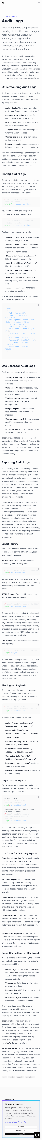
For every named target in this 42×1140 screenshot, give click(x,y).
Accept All (21, 1134)
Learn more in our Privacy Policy (16, 1122)
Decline (21, 1127)
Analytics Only (21, 1130)
